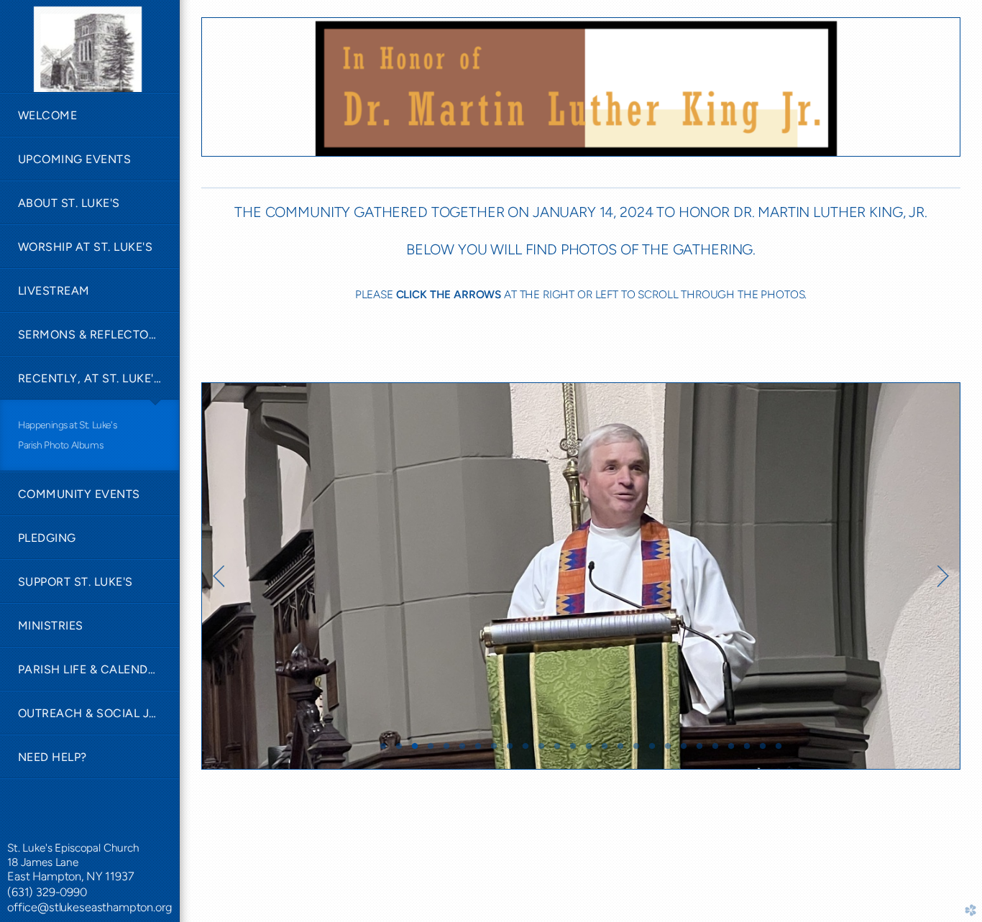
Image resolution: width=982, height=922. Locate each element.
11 (541, 751)
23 (731, 751)
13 (573, 751)
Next (943, 576)
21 (699, 751)
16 (620, 751)
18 (652, 751)
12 (557, 751)
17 (636, 751)
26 (778, 751)
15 (604, 751)
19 (668, 751)
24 (747, 751)
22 (715, 751)
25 (763, 751)
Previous (218, 576)
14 (589, 751)
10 (525, 751)
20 (683, 751)
